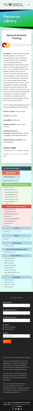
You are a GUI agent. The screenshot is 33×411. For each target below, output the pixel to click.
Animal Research (10, 211)
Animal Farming (9, 209)
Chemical (7, 216)
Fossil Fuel (8, 223)
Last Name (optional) (10, 317)
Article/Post (8, 260)
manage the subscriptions (16, 154)
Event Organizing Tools (11, 272)
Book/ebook (8, 267)
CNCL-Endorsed (9, 252)
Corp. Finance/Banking (11, 218)
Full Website (9, 274)
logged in (14, 150)
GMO (6, 225)
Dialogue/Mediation (10, 201)
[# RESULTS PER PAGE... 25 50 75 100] (11, 177)
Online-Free (9, 284)
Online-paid (8, 287)
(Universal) (8, 246)
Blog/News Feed (10, 265)
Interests (6, 325)
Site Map (19, 406)
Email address (7, 302)
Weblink (6, 105)
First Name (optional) (10, 310)
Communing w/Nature (11, 192)
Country (5, 333)
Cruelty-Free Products (11, 199)
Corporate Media (9, 221)
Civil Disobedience (10, 190)
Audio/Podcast (9, 263)
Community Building (10, 194)
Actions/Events (9, 258)
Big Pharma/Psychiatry (11, 214)
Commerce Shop (10, 270)
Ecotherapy (8, 204)
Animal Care (8, 187)
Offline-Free (8, 280)
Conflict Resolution (10, 197)
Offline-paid (8, 282)
